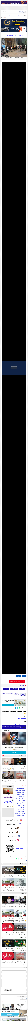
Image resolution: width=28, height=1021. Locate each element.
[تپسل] (3, 730)
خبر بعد (21, 689)
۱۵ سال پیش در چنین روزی (13, 824)
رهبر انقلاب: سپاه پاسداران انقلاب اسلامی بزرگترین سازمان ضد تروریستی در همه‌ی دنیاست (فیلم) (20, 792)
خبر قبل (6, 689)
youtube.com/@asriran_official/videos (17, 724)
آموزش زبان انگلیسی (12, 836)
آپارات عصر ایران (12, 840)
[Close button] (27, 1009)
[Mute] (5, 744)
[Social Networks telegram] (15, 708)
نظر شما (25, 967)
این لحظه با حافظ (12, 828)
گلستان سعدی (12, 832)
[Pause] (3, 744)
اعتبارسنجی (25, 998)
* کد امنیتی (24, 988)
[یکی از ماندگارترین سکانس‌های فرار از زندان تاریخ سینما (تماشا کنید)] (8, 791)
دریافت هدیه (9, 1014)
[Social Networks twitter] (17, 708)
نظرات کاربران (14, 689)
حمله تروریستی (15, 860)
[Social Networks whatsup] (19, 708)
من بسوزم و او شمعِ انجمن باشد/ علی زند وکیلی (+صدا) (10, 694)
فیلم (26, 32)
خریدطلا (8, 705)
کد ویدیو (18, 676)
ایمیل (25, 973)
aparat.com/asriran (22, 719)
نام (25, 969)
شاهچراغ (20, 860)
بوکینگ (21, 998)
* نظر (25, 978)
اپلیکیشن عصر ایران (19, 848)
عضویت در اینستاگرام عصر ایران (13, 820)
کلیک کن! (14, 752)
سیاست (24, 32)
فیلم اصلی (24, 679)
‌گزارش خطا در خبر (23, 858)
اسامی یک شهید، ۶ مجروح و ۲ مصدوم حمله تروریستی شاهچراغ (20, 813)
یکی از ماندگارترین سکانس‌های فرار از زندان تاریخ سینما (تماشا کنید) (8, 796)
